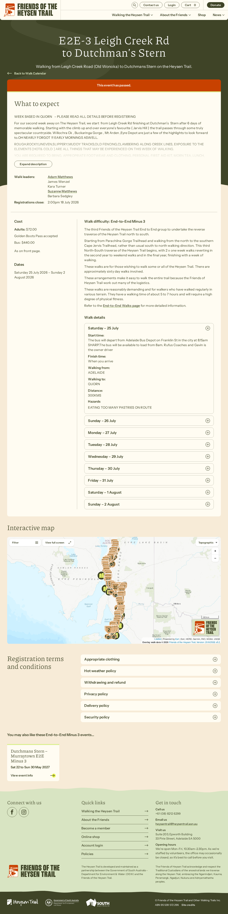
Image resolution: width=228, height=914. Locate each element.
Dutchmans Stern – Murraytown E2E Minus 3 (29, 756)
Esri (177, 638)
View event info (22, 775)
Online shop (90, 837)
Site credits (188, 905)
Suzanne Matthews (62, 191)
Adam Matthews (60, 177)
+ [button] (215, 551)
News (217, 15)
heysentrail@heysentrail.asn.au (177, 824)
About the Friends (173, 15)
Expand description (33, 164)
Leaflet (157, 638)
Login (172, 5)
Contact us (151, 5)
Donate (216, 5)
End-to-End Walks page (121, 306)
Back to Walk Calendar (30, 73)
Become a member (95, 828)
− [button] (215, 558)
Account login (92, 845)
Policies (87, 854)
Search (135, 5)
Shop (202, 15)
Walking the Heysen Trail (131, 15)
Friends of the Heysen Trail (182, 642)
